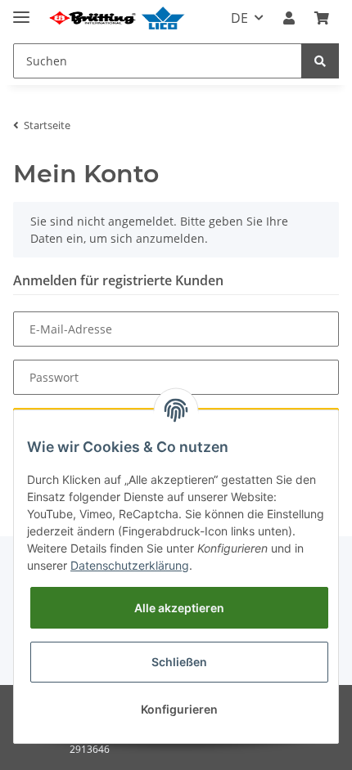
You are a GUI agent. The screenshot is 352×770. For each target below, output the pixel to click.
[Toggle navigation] (21, 10)
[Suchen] (320, 60)
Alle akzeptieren (179, 608)
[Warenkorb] (322, 18)
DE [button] (239, 18)
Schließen (179, 662)
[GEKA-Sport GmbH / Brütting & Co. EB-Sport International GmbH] (116, 18)
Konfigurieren (179, 709)
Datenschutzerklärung (129, 565)
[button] (289, 18)
